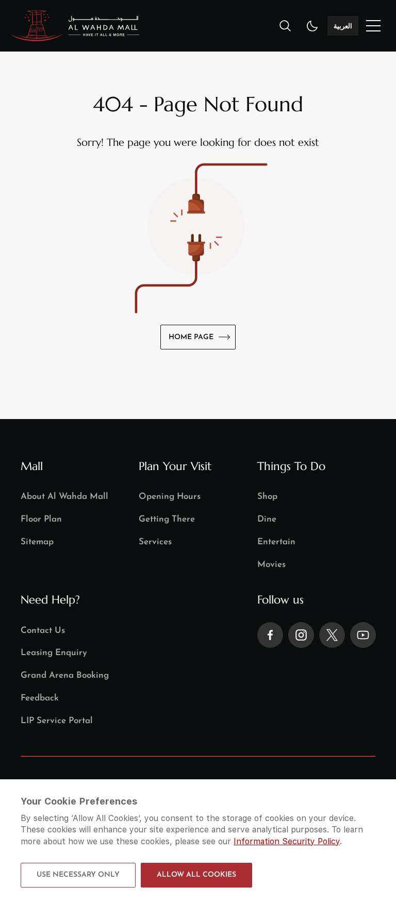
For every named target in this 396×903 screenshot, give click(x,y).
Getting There (167, 519)
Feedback (40, 698)
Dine (266, 519)
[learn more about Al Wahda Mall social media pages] (270, 635)
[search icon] (285, 25)
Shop (267, 496)
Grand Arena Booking (65, 675)
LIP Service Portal (57, 720)
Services (155, 542)
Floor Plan (41, 519)
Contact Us (43, 630)
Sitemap (37, 542)
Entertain (276, 542)
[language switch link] (373, 25)
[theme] (312, 25)
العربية (343, 25)
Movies (271, 564)
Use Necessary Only (78, 875)
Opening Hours (170, 496)
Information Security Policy (287, 841)
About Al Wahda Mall (64, 496)
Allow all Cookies (196, 875)
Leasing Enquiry (54, 652)
